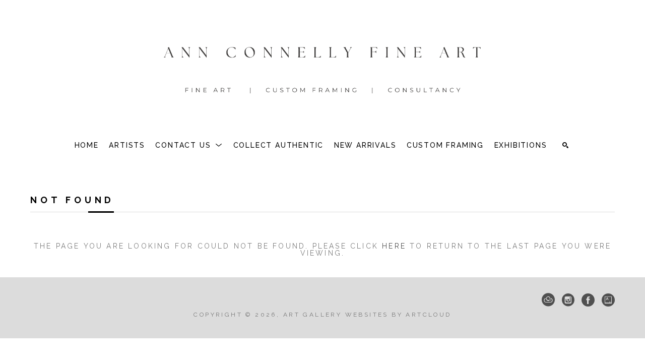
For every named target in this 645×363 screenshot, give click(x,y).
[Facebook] (588, 300)
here (394, 246)
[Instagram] (568, 300)
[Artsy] (608, 300)
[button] (189, 145)
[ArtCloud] (548, 300)
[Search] (565, 145)
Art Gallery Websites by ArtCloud (367, 314)
